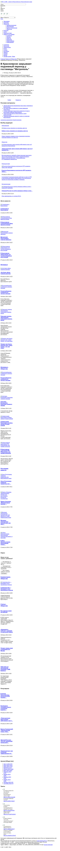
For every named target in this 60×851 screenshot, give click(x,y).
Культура (6, 30)
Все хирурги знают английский (6, 611)
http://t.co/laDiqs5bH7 (9, 829)
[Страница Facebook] (5, 15)
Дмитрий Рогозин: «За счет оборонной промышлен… (6, 741)
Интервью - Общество (4, 368)
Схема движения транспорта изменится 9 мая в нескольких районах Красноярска (17, 111)
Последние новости (4, 469)
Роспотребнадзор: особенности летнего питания (6, 292)
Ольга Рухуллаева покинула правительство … (6, 482)
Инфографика (10, 41)
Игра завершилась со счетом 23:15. (11, 196)
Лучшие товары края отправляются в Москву (7, 649)
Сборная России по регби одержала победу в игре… (17, 190)
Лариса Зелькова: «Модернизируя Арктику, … (6, 503)
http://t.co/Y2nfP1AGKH (10, 814)
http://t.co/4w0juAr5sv (9, 810)
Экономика (7, 21)
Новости (8, 38)
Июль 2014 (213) (8, 765)
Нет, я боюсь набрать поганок (5, 571)
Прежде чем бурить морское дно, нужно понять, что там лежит (6, 346)
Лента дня (6, 46)
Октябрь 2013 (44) (8, 782)
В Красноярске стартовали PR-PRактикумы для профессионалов (6, 451)
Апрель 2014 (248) (8, 769)
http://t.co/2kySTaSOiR (9, 797)
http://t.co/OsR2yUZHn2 (10, 835)
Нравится (18, 100)
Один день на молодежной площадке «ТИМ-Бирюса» (5, 668)
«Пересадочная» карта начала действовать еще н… (7, 719)
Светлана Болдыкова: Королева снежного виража (6, 403)
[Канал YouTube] (8, 15)
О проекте (9, 35)
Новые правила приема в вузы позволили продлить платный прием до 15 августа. (16, 137)
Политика (6, 22)
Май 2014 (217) (8, 768)
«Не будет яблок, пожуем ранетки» (6, 273)
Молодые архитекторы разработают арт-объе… (6, 522)
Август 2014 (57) (8, 764)
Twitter (9, 100)
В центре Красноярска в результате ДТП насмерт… (5, 695)
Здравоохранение (11, 25)
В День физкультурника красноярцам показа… (5, 542)
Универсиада (7, 47)
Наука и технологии (11, 27)
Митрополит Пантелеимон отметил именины (6, 238)
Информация (10, 42)
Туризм (5, 54)
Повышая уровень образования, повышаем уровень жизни (6, 318)
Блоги (5, 48)
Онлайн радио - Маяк (9, 56)
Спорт (5, 31)
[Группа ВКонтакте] (2, 15)
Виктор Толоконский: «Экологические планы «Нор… (7, 730)
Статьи (5, 50)
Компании (9, 39)
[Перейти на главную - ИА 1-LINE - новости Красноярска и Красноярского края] (16, 1)
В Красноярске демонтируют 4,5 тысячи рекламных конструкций (6, 255)
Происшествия (8, 33)
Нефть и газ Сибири (9, 34)
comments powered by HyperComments (11, 120)
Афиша (6, 52)
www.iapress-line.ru (42, 840)
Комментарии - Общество (6, 577)
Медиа (5, 55)
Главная (3, 59)
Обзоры (8, 37)
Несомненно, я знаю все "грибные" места (6, 563)
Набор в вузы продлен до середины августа (15, 131)
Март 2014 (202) (8, 770)
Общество (6, 24)
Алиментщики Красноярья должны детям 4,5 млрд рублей (7, 423)
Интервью (6, 51)
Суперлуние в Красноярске (5, 209)
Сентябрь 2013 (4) (8, 783)
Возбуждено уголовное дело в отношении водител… (6, 707)
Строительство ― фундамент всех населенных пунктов (7, 589)
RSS (2, 18)
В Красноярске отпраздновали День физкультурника (7, 223)
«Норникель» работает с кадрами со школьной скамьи (7, 631)
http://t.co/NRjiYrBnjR (9, 801)
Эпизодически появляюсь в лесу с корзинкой (6, 567)
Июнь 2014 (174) (8, 766)
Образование (10, 26)
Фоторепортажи (6, 184)
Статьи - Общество (4, 605)
